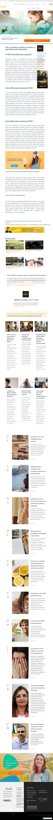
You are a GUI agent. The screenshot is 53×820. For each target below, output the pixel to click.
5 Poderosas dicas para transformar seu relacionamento (26, 348)
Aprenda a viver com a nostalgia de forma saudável (37, 439)
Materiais (37, 4)
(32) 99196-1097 (33, 807)
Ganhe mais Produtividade (19, 796)
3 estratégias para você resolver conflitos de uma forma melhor (41, 403)
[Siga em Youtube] (8, 800)
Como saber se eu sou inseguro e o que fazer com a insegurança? (37, 651)
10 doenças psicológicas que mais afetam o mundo (21, 804)
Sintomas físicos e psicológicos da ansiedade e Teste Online (38, 533)
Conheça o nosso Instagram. (23, 305)
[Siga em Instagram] (4, 800)
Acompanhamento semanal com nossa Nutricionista (31, 283)
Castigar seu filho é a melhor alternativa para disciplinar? (11, 403)
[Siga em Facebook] (6, 800)
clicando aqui (27, 282)
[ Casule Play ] (15, 4)
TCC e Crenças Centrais (21, 806)
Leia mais (33, 459)
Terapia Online (14, 283)
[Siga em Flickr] (10, 800)
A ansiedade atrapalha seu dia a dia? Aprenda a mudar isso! (38, 688)
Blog (27, 4)
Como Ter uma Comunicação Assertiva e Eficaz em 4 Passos (11, 348)
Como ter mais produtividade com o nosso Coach (21, 285)
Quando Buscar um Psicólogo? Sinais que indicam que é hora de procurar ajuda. (41, 348)
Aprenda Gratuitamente (21, 799)
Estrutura (32, 4)
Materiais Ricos (19, 801)
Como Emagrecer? (20, 798)
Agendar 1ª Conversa (16, 773)
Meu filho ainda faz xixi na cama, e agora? (26, 403)
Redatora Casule (41, 53)
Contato (28, 8)
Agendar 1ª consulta (36, 8)
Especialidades (22, 4)
